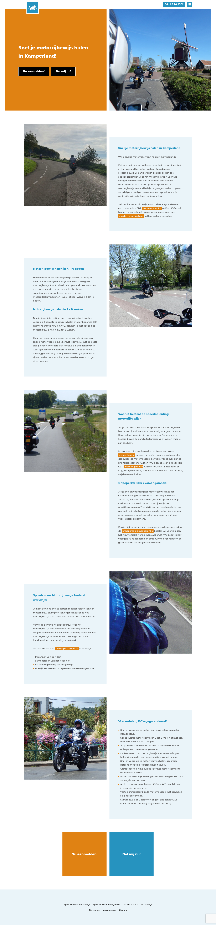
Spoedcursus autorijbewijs (77, 904)
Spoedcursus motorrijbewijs (106, 904)
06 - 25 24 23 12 (174, 4)
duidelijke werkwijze (67, 648)
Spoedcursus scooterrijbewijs (137, 904)
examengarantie (152, 208)
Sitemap (123, 910)
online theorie (126, 455)
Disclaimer (94, 910)
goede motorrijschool (131, 216)
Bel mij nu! (131, 854)
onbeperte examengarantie (137, 530)
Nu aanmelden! (85, 854)
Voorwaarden (109, 910)
